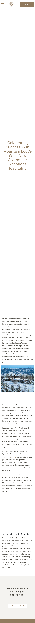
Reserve (27, 4)
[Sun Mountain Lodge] (11, 4)
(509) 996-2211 (17, 595)
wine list (13, 457)
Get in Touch (17, 606)
